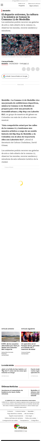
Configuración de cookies (10, 420)
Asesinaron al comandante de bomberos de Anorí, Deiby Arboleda (12, 392)
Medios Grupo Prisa (20, 431)
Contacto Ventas (20, 411)
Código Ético (35, 420)
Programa (22, 5)
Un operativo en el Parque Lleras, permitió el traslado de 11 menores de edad (30, 346)
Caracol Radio (9, 5)
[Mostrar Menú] (2, 5)
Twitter (28, 69)
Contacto (10, 411)
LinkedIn (33, 69)
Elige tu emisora (33, 5)
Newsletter (31, 411)
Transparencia (24, 420)
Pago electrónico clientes (14, 413)
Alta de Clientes (28, 413)
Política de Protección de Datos (14, 418)
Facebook (24, 69)
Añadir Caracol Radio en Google (16, 76)
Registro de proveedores (16, 416)
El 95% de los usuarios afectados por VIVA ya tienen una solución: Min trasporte (10, 346)
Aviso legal (29, 416)
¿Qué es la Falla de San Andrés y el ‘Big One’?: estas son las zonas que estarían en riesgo (14, 370)
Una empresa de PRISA (20, 426)
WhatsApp (37, 69)
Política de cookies (30, 418)
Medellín (6, 11)
